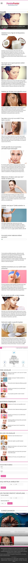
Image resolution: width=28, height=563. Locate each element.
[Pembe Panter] (14, 3)
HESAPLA (3, 476)
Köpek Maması (21, 558)
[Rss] (12, 557)
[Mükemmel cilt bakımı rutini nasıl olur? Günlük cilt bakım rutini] (4, 448)
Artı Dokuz (21, 560)
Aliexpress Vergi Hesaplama (13, 560)
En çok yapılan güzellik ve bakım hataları (12, 295)
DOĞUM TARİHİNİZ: (5, 495)
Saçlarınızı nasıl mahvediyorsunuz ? (15, 435)
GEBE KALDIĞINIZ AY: (5, 500)
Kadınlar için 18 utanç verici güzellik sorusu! (13, 91)
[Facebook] (13, 557)
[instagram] (15, 557)
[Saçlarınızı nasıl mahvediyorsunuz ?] (4, 437)
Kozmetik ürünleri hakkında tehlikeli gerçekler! (17, 383)
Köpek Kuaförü (16, 558)
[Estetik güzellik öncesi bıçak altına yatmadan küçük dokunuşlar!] (4, 453)
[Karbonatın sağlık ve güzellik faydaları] (4, 442)
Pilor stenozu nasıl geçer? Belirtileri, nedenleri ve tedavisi (20, 533)
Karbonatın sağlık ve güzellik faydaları (12, 322)
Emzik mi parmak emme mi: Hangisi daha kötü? (6, 533)
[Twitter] (14, 557)
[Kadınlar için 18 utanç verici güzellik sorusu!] (4, 458)
